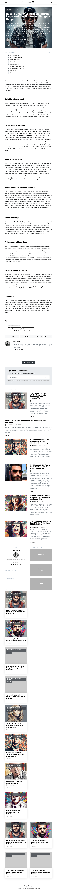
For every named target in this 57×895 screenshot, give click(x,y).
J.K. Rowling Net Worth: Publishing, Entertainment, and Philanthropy (14, 725)
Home (14, 891)
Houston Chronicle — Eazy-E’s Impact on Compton (20, 329)
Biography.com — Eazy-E (14, 325)
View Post (32, 416)
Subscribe (45, 377)
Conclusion (13, 70)
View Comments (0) (28, 362)
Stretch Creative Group (34, 888)
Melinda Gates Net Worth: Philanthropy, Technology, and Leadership (40, 497)
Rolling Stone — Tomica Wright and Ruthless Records (21, 327)
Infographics (24, 891)
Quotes (30, 891)
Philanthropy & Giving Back (17, 66)
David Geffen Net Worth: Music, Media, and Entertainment (14, 783)
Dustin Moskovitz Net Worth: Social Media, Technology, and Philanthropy (38, 395)
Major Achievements (15, 59)
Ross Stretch (14, 39)
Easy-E (6, 357)
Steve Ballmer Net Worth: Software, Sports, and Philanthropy (14, 812)
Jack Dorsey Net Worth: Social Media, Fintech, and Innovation (39, 842)
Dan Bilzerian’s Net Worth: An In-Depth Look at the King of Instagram (40, 466)
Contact (42, 891)
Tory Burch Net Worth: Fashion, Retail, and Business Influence (15, 696)
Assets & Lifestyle (14, 64)
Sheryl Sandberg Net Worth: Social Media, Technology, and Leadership (41, 523)
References (13, 73)
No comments (30, 41)
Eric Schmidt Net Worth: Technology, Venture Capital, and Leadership (39, 441)
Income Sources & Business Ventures (19, 62)
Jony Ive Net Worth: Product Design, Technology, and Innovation (25, 421)
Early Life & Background (16, 55)
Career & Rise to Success (16, 57)
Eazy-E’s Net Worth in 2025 (17, 68)
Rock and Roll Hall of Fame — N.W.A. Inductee (19, 330)
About (18, 891)
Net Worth (9, 9)
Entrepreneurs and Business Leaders (15, 394)
